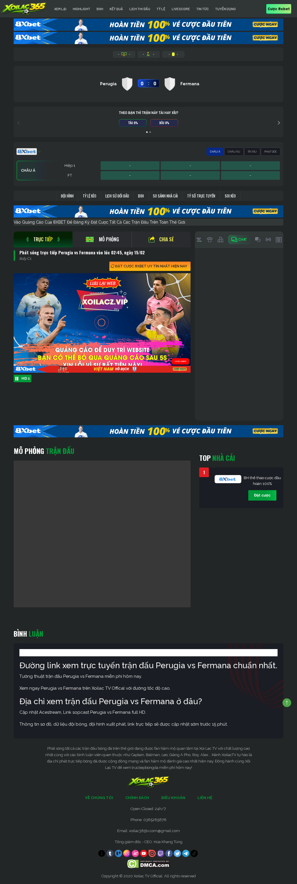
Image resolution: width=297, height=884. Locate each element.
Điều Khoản (173, 798)
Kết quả (116, 9)
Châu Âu (234, 151)
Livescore (181, 9)
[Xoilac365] (24, 8)
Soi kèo (230, 196)
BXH (100, 9)
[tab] (43, 239)
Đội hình (67, 196)
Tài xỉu (252, 151)
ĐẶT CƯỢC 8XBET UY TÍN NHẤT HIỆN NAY (151, 266)
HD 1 (25, 378)
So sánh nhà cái (165, 196)
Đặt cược (262, 495)
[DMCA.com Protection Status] (148, 863)
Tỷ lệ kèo (89, 196)
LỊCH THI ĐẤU (139, 9)
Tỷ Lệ (161, 9)
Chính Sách (137, 798)
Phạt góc (270, 151)
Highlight (81, 9)
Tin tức (202, 9)
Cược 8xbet (279, 8)
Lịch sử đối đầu (117, 196)
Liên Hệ (205, 798)
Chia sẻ (166, 239)
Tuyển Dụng (225, 9)
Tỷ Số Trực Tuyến (201, 196)
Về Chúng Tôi (99, 798)
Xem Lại (60, 9)
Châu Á (215, 151)
